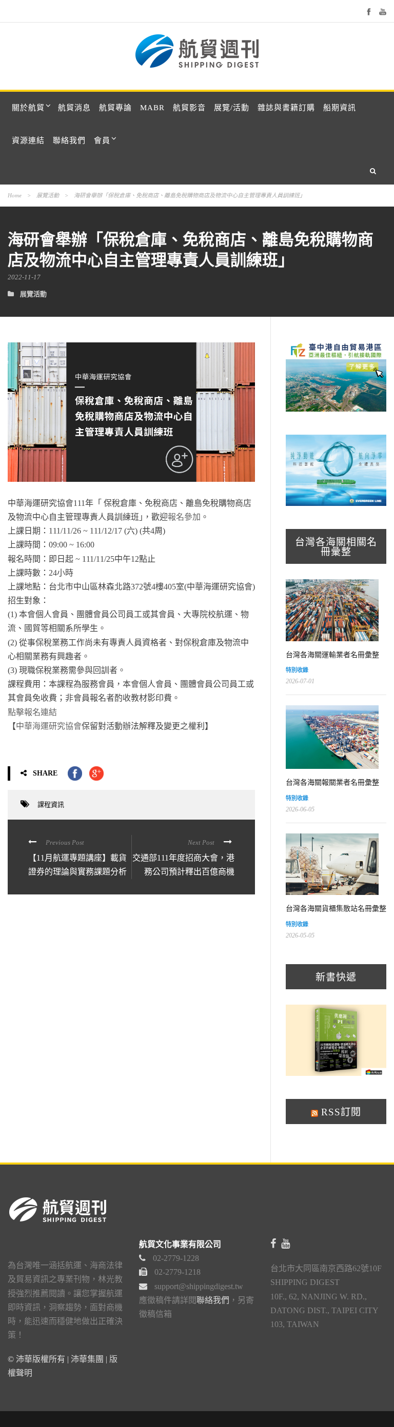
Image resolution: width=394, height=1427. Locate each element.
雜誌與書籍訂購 (286, 108)
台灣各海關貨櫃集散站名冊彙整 (336, 908)
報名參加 (184, 517)
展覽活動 (47, 195)
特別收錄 (297, 670)
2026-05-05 (300, 935)
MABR (152, 108)
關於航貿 (28, 108)
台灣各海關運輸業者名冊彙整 (332, 655)
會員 (102, 140)
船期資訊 (339, 108)
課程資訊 (50, 804)
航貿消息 (74, 108)
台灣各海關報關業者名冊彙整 (332, 782)
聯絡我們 (69, 140)
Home (15, 195)
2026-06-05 (300, 809)
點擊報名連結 (32, 712)
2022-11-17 (24, 277)
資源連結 (28, 140)
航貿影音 (189, 108)
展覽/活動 (231, 108)
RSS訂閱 (339, 1112)
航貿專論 (115, 108)
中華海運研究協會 (49, 726)
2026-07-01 (300, 681)
